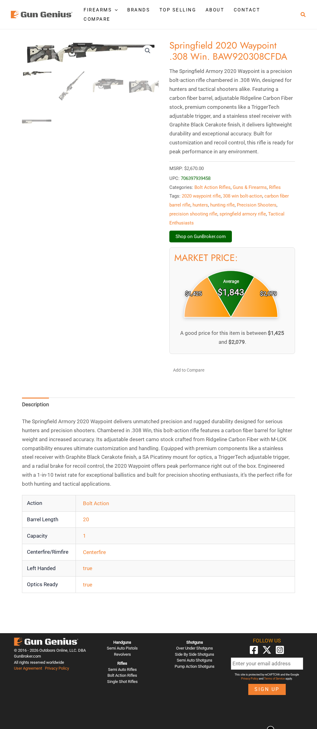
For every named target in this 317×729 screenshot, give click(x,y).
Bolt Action (96, 503)
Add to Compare (188, 370)
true (87, 568)
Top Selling (177, 10)
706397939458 (196, 178)
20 (86, 519)
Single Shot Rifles (122, 681)
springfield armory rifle (242, 214)
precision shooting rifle (193, 214)
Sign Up (267, 689)
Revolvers (122, 654)
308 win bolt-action (242, 196)
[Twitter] (266, 649)
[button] (115, 10)
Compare (97, 19)
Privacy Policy (57, 668)
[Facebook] (253, 649)
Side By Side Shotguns (194, 654)
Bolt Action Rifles (212, 187)
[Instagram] (279, 649)
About (215, 10)
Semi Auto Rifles (122, 669)
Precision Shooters (256, 205)
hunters (200, 205)
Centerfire (94, 552)
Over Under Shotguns (194, 648)
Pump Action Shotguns (195, 666)
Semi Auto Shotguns (194, 660)
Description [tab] (35, 404)
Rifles (275, 187)
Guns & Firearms (250, 187)
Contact (247, 10)
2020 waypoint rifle (201, 196)
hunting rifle (222, 205)
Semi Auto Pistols (122, 648)
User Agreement (28, 668)
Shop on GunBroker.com (201, 236)
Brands (138, 10)
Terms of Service (274, 678)
